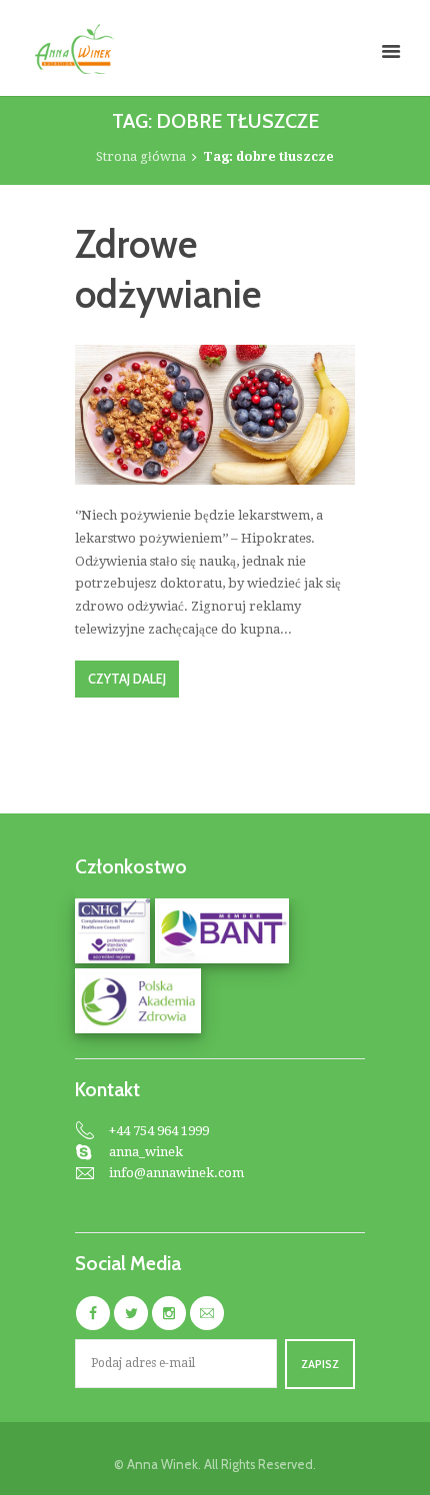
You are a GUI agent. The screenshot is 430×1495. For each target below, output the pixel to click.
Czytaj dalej (127, 679)
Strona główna (141, 156)
